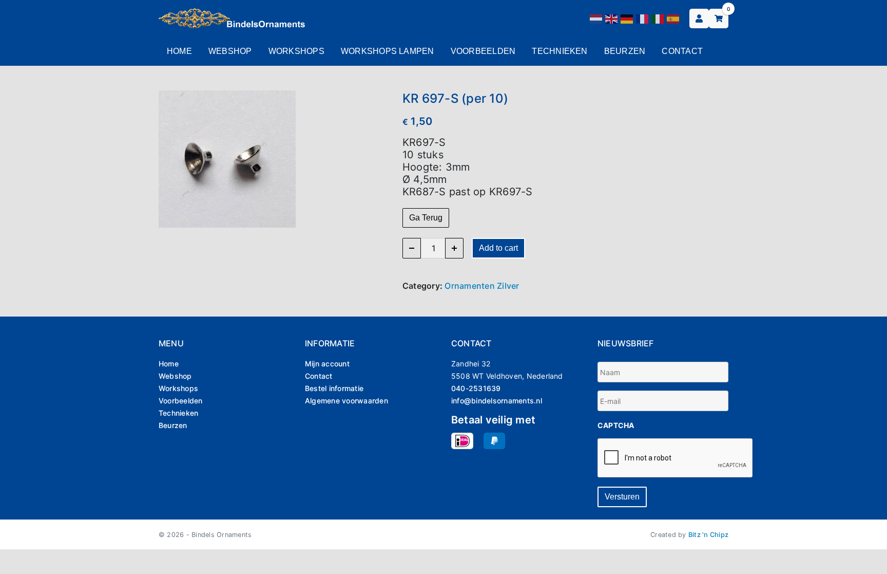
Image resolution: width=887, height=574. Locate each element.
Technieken (559, 51)
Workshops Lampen (387, 51)
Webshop (230, 51)
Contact (682, 51)
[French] (642, 18)
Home (179, 51)
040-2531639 (476, 388)
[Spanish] (673, 18)
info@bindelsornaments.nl (496, 400)
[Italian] (658, 18)
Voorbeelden (483, 51)
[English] (612, 18)
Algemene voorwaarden (346, 400)
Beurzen (625, 51)
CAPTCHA (615, 425)
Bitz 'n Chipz (708, 535)
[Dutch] (596, 18)
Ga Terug (425, 217)
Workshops (296, 51)
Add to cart (498, 248)
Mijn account (327, 363)
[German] (627, 18)
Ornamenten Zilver (482, 286)
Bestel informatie (334, 388)
